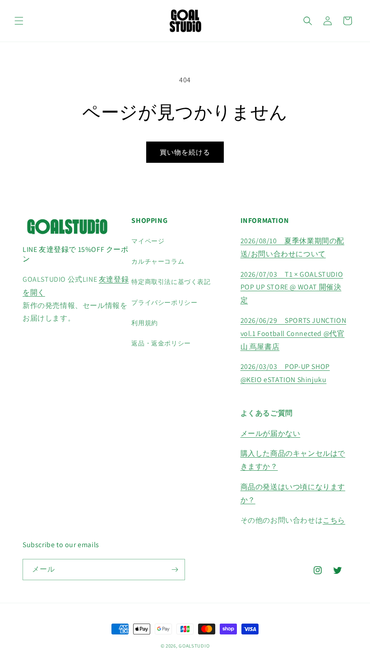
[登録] (175, 569)
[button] (19, 21)
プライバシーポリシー (164, 302)
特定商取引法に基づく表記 (170, 282)
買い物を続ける (185, 152)
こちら (334, 520)
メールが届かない (270, 433)
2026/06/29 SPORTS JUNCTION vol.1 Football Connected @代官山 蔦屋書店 (293, 333)
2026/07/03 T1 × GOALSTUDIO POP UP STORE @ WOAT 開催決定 (291, 287)
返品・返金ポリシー (160, 343)
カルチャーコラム (157, 261)
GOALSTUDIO (194, 646)
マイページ (147, 241)
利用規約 (144, 323)
